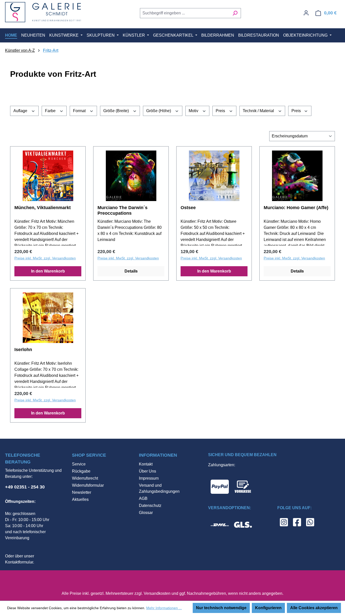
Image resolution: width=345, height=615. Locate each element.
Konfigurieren (268, 608)
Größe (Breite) (116, 111)
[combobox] (184, 13)
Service (79, 464)
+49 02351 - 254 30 (25, 486)
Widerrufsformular (88, 485)
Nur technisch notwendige (221, 608)
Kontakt (146, 464)
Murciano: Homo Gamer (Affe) (296, 207)
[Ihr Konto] (306, 13)
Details (131, 271)
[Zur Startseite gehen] (43, 12)
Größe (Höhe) (159, 111)
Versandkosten (157, 593)
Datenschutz (150, 505)
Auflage (20, 111)
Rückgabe (81, 471)
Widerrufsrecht (85, 478)
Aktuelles (80, 499)
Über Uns (147, 471)
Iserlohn (23, 349)
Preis (221, 111)
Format (80, 111)
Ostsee (188, 207)
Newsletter (81, 492)
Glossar (146, 512)
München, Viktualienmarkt (42, 207)
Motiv (194, 111)
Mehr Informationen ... (164, 608)
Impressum (149, 478)
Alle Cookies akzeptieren (314, 608)
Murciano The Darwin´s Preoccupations (122, 210)
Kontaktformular (19, 562)
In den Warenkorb (48, 271)
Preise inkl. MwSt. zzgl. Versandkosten (45, 258)
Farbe (51, 111)
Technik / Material (259, 111)
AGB (143, 498)
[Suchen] (235, 13)
